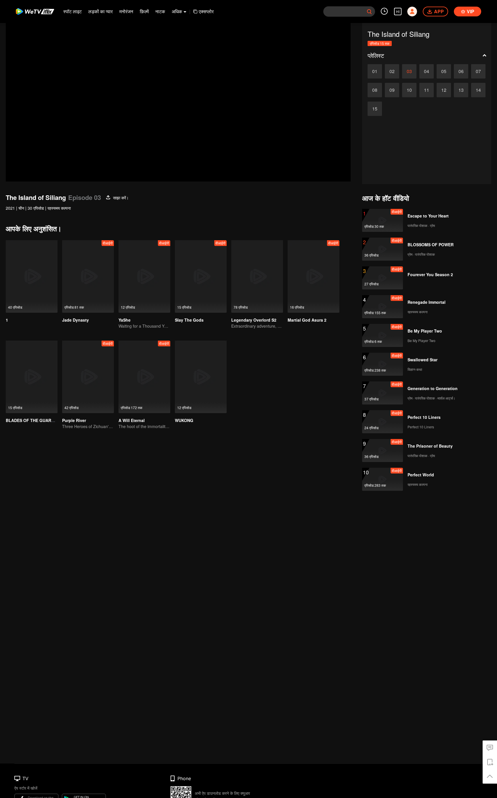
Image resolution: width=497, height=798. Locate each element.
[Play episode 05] (444, 71)
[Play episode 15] (375, 109)
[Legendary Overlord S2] (257, 276)
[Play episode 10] (409, 90)
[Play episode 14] (478, 90)
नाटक (160, 11)
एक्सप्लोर (206, 11)
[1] (32, 276)
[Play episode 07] (478, 71)
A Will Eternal (131, 420)
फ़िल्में (144, 11)
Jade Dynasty (75, 320)
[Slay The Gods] (201, 276)
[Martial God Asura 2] (313, 276)
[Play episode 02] (392, 71)
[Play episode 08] (375, 90)
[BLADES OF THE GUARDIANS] (32, 377)
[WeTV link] (35, 11)
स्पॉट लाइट (72, 11)
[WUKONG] (201, 377)
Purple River (74, 420)
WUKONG (184, 420)
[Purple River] (88, 377)
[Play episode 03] (409, 71)
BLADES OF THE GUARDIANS (35, 420)
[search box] (369, 11)
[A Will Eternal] (144, 377)
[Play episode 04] (426, 71)
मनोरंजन (126, 11)
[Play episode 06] (461, 71)
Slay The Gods (189, 320)
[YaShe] (144, 276)
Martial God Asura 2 (307, 320)
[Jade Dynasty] (88, 276)
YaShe (124, 320)
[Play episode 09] (392, 90)
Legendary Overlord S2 (253, 320)
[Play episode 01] (375, 71)
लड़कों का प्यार (100, 11)
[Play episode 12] (444, 90)
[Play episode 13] (461, 90)
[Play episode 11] (426, 90)
